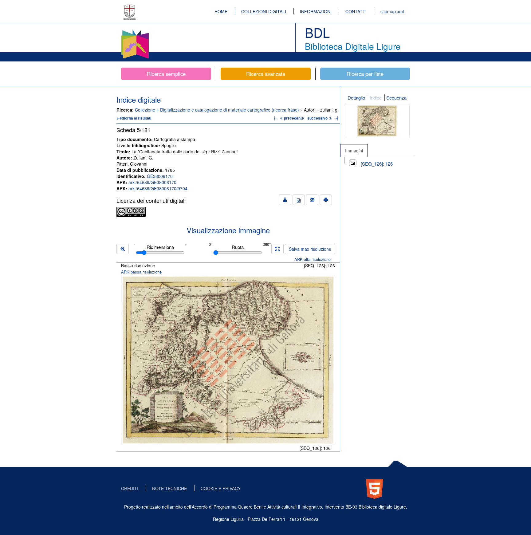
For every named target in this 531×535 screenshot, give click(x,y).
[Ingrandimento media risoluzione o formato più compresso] (277, 249)
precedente (294, 118)
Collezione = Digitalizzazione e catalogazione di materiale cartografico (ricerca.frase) (217, 110)
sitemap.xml (392, 11)
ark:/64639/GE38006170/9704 (157, 188)
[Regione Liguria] (129, 7)
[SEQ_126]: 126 (377, 163)
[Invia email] (312, 200)
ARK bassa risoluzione (141, 272)
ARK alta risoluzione (312, 259)
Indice (376, 97)
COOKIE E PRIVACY (221, 488)
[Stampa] (326, 200)
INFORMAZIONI (316, 11)
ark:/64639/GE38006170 (152, 182)
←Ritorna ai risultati (133, 118)
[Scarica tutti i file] (285, 200)
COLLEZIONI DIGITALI (263, 11)
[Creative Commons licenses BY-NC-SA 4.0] (131, 211)
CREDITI (129, 488)
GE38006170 (160, 176)
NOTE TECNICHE (169, 488)
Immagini (354, 151)
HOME (220, 11)
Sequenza (396, 97)
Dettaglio (356, 97)
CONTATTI (356, 11)
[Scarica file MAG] (299, 200)
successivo (317, 118)
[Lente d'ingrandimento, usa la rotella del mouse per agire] (122, 249)
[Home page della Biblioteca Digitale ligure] (134, 30)
